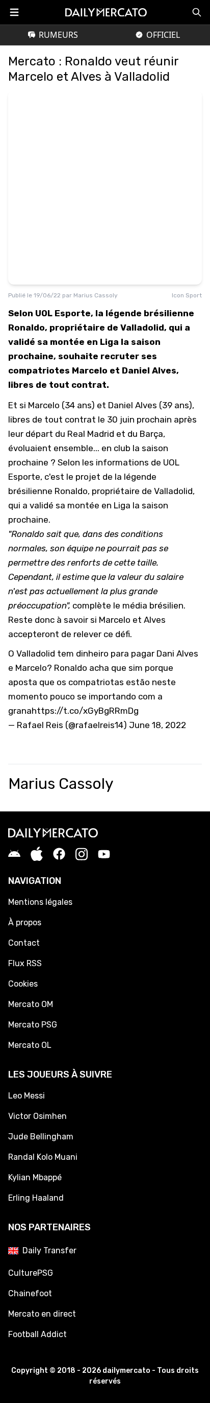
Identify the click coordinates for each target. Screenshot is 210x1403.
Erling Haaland (36, 1198)
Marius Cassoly (95, 295)
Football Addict (37, 1334)
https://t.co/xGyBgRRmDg (85, 711)
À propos (24, 922)
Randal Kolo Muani (42, 1157)
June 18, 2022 (157, 725)
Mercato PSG (32, 1025)
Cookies (23, 984)
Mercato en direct (42, 1314)
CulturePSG (30, 1273)
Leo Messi (26, 1096)
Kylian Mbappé (35, 1177)
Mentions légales (40, 902)
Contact (24, 943)
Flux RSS (25, 963)
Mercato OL (29, 1045)
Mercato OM (30, 1004)
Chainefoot (30, 1293)
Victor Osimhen (37, 1116)
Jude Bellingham (40, 1136)
